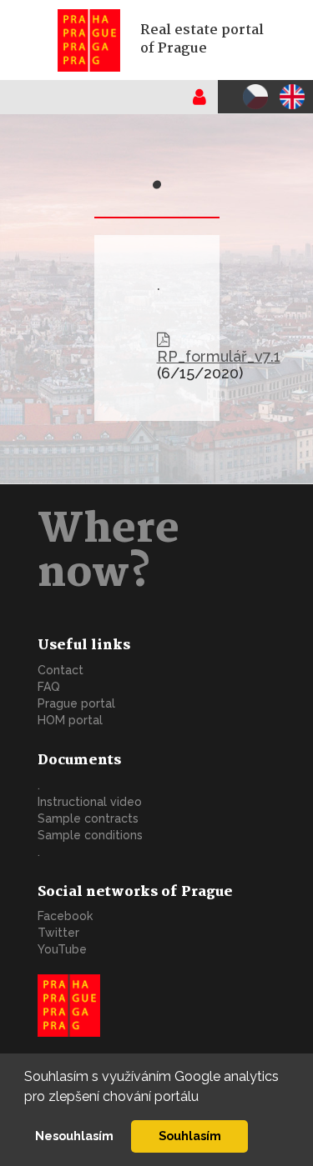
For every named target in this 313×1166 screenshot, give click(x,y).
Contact (60, 670)
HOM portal (70, 720)
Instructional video (90, 801)
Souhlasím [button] (190, 1135)
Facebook (65, 916)
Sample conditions (90, 835)
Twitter (58, 932)
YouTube (62, 949)
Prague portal (76, 703)
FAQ (49, 686)
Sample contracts (88, 818)
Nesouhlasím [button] (74, 1135)
